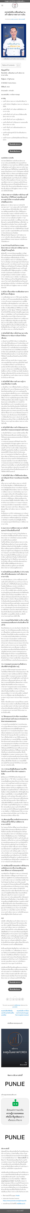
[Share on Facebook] (10, 999)
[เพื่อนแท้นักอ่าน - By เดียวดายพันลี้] (15, 5)
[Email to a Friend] (16, 999)
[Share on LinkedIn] (22, 999)
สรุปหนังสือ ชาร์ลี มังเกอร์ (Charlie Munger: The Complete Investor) (22, 1013)
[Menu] (2, 5)
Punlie (17, 1195)
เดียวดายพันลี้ (22, 19)
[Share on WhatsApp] (7, 999)
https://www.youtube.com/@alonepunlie (14, 1201)
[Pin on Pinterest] (19, 999)
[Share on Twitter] (13, 999)
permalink (14, 1007)
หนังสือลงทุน (17, 1005)
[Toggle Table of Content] (17, 65)
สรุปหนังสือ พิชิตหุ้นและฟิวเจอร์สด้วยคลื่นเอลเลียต (7, 1013)
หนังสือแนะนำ (21, 1203)
